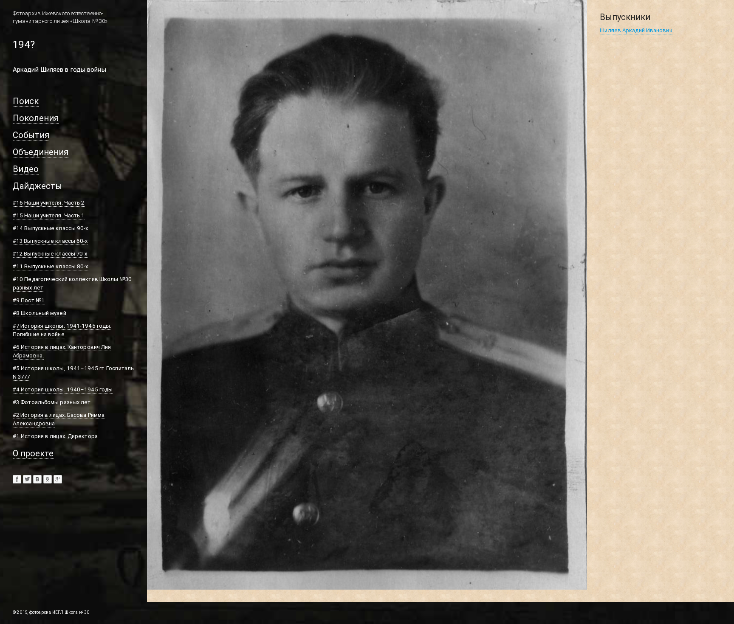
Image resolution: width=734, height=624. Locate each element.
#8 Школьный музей (39, 313)
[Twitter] (27, 479)
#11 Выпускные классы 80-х (50, 266)
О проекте (33, 453)
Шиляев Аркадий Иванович (636, 30)
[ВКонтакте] (37, 479)
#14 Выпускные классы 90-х (50, 228)
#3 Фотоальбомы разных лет (52, 402)
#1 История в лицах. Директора (55, 436)
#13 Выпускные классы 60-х (50, 241)
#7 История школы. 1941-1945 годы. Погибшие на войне (62, 330)
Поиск (26, 101)
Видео (26, 168)
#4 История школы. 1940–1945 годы (63, 389)
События (31, 134)
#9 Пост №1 (29, 300)
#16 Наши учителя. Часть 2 (49, 202)
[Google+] (58, 479)
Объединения (40, 151)
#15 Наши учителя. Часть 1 (49, 215)
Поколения (36, 117)
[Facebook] (17, 479)
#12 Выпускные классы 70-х (50, 253)
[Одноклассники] (47, 479)
